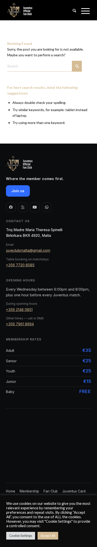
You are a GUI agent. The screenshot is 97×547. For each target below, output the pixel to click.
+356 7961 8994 (20, 324)
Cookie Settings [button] (20, 536)
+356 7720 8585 (20, 265)
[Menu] (83, 15)
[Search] (72, 15)
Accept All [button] (48, 536)
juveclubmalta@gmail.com (28, 250)
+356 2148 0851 (19, 309)
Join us (17, 191)
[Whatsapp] (46, 207)
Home (10, 491)
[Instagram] (22, 207)
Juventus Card (74, 491)
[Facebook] (10, 207)
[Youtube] (34, 207)
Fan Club (51, 491)
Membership (29, 491)
